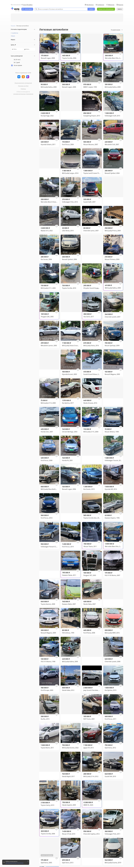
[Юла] (15, 8)
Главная (13, 26)
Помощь (23, 89)
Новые (13, 36)
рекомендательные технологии (23, 94)
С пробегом (14, 33)
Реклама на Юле (23, 86)
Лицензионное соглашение (23, 83)
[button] (56, 53)
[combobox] (61, 9)
